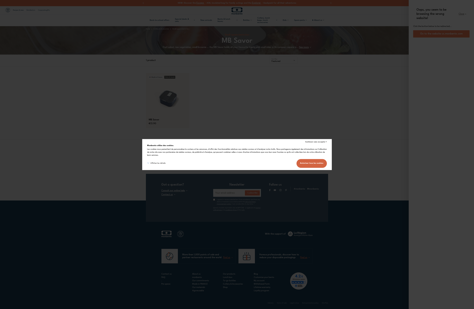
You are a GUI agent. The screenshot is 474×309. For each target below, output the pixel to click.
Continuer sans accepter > (316, 142)
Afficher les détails (158, 163)
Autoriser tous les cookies (311, 163)
